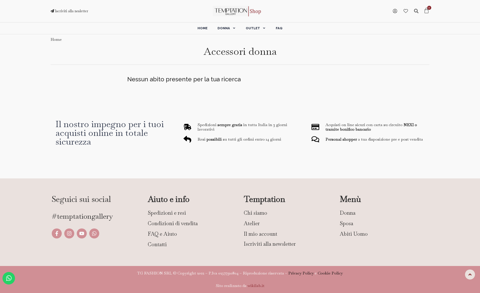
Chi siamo (255, 212)
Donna (224, 28)
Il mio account (260, 233)
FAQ (279, 28)
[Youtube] (82, 233)
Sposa (346, 223)
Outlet (253, 28)
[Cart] (427, 11)
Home (203, 28)
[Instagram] (69, 233)
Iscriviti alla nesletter (71, 11)
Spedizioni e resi (167, 212)
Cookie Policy (330, 273)
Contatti (157, 244)
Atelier (252, 223)
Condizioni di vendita (173, 223)
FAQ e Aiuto (162, 233)
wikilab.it (256, 285)
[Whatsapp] (94, 233)
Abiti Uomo (354, 233)
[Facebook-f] (57, 233)
